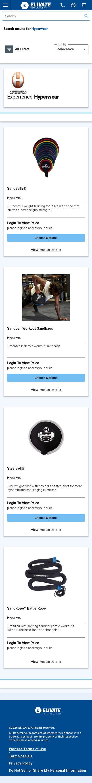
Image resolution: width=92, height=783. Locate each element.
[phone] (65, 5)
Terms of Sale (21, 756)
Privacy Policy (21, 763)
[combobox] (71, 49)
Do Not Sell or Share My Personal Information (47, 770)
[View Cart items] (86, 5)
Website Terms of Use (27, 749)
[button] (5, 5)
